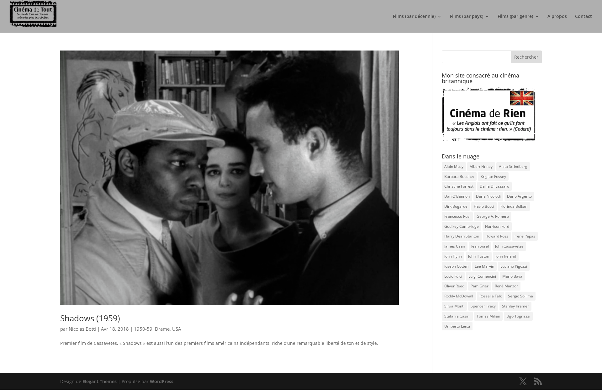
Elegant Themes (99, 381)
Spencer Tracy (483, 306)
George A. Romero (493, 216)
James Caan (454, 246)
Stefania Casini (457, 316)
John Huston (478, 256)
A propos (557, 16)
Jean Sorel (480, 246)
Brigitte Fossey (493, 176)
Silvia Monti (454, 306)
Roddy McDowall (458, 296)
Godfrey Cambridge (461, 226)
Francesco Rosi (457, 216)
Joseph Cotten (456, 266)
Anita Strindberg (513, 166)
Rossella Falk (490, 296)
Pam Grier (479, 286)
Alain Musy (453, 166)
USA (176, 329)
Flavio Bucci (484, 206)
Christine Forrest (458, 186)
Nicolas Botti (82, 329)
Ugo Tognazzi (518, 316)
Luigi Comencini (482, 276)
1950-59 (143, 329)
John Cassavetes (509, 246)
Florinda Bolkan (513, 206)
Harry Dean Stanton (461, 236)
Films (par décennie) (414, 16)
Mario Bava (512, 276)
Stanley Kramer (515, 306)
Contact (583, 16)
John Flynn (453, 256)
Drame (162, 329)
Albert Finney (481, 166)
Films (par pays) (466, 16)
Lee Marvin (484, 266)
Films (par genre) (515, 16)
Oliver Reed (454, 286)
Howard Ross (496, 236)
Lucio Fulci (453, 276)
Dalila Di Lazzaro (494, 186)
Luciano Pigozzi (513, 266)
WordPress (161, 381)
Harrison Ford (497, 226)
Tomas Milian (488, 316)
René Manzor (506, 286)
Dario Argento (519, 196)
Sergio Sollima (520, 296)
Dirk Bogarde (455, 206)
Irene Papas (525, 236)
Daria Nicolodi (488, 196)
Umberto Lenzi (457, 326)
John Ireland (505, 256)
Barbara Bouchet (459, 176)
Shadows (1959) (90, 318)
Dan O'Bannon (457, 196)
